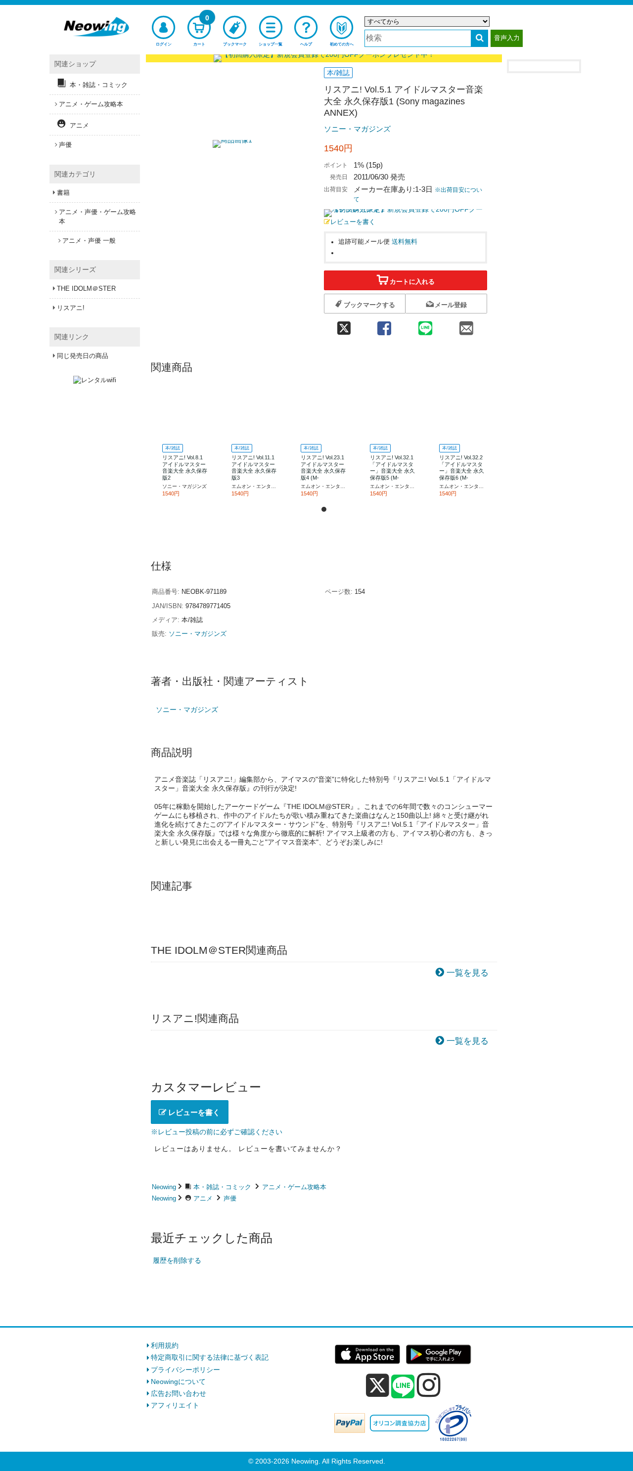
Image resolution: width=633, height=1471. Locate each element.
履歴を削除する (177, 1260)
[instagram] (429, 1385)
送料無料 (404, 241)
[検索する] (479, 38)
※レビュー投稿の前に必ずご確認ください (216, 1132)
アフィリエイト (175, 1405)
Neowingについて (178, 1381)
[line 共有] (425, 325)
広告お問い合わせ (178, 1393)
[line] (403, 1387)
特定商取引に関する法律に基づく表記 (210, 1357)
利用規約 (165, 1345)
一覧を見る (468, 973)
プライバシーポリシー (185, 1370)
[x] (377, 1385)
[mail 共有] (466, 325)
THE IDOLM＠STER (86, 288)
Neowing (164, 1187)
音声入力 (507, 38)
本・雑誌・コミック (222, 1187)
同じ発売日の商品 (82, 355)
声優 (230, 1198)
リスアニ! (71, 308)
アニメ (203, 1198)
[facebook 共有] (384, 325)
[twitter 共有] (343, 325)
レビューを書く (352, 222)
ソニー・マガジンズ (357, 129)
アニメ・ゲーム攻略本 (294, 1187)
